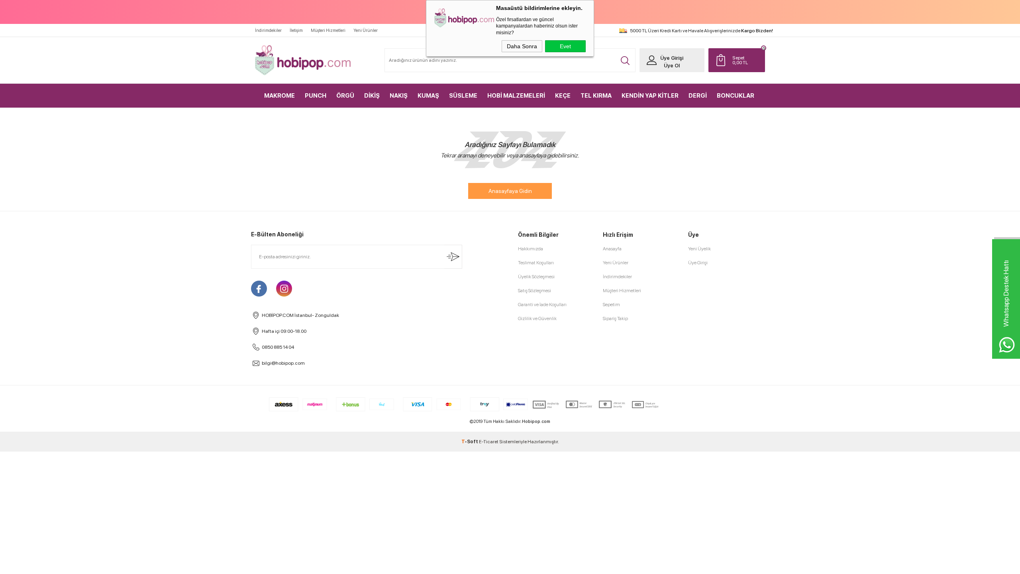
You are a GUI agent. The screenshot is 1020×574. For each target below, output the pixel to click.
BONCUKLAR (735, 95)
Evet (565, 46)
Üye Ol (672, 66)
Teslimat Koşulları (536, 262)
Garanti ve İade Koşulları (542, 304)
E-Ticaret (488, 441)
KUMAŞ (428, 95)
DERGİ (697, 95)
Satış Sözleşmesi (534, 290)
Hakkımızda (530, 249)
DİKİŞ (372, 95)
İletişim (296, 30)
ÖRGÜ (345, 95)
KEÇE (563, 95)
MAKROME (279, 95)
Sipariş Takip (615, 318)
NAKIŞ (399, 95)
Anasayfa (612, 249)
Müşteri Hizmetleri (328, 30)
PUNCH (315, 95)
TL (740, 60)
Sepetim (611, 304)
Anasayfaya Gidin (510, 191)
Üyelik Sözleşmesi (536, 276)
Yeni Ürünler (365, 30)
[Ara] (625, 61)
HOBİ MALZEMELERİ (516, 95)
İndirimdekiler (268, 30)
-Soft (470, 441)
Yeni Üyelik (699, 249)
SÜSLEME (463, 95)
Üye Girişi (671, 58)
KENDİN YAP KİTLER (650, 95)
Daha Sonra (522, 46)
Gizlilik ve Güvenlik (537, 318)
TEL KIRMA (596, 95)
